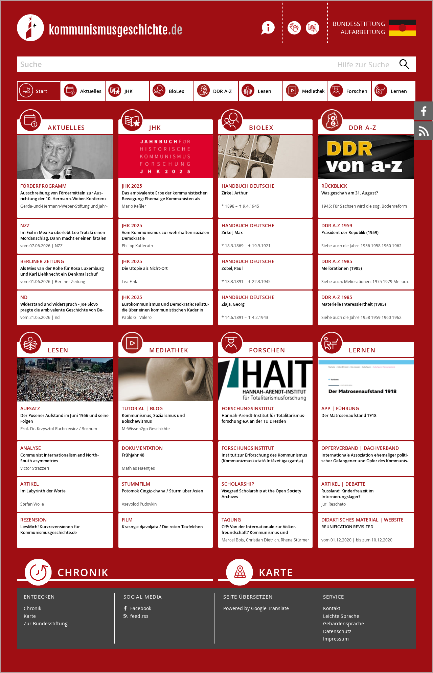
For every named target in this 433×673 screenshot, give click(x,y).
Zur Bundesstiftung (46, 623)
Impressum (336, 638)
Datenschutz (337, 631)
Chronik (32, 608)
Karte (30, 616)
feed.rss (414, 121)
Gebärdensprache (343, 623)
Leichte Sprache (341, 616)
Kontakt (331, 608)
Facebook (415, 101)
